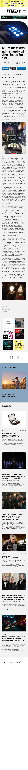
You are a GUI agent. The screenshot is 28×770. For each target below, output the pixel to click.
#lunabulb (5, 311)
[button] (22, 367)
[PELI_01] (20, 323)
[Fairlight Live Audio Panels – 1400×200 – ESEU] (14, 17)
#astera (4, 306)
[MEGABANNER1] (14, 3)
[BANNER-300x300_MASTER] (20, 334)
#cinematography (7, 307)
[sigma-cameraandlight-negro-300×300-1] (8, 323)
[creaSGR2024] (8, 334)
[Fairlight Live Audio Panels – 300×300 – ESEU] (8, 345)
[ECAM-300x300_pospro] (20, 345)
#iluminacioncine (7, 309)
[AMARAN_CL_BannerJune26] (14, 68)
